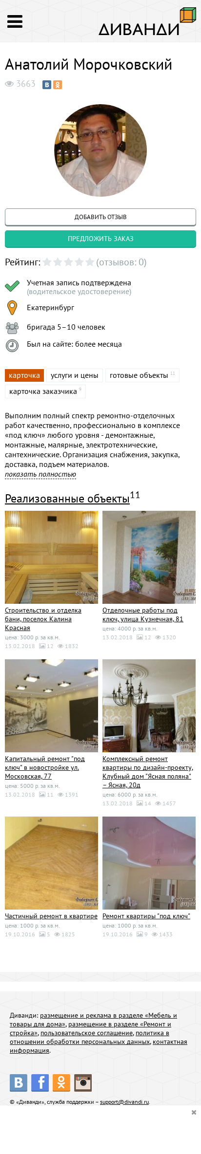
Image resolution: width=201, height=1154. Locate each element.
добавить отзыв (101, 217)
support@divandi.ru (124, 1101)
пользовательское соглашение (86, 1032)
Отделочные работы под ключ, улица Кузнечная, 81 (142, 614)
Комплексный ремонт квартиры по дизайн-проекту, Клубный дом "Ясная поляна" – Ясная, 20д (147, 771)
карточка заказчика (43, 391)
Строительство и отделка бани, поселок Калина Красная (43, 619)
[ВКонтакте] (46, 84)
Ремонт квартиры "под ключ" (146, 916)
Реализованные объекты (67, 498)
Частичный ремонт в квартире (51, 916)
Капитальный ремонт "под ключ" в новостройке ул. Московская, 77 (45, 767)
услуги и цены (75, 375)
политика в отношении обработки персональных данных (89, 1037)
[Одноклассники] (57, 84)
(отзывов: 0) (121, 262)
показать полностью (40, 474)
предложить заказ (101, 238)
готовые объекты (139, 375)
